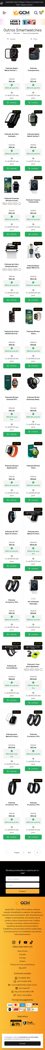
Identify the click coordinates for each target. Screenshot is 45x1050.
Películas (17, 33)
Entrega (23, 958)
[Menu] (5, 13)
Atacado (22, 954)
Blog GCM (22, 968)
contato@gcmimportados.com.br (24, 985)
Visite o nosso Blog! (24, 995)
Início (8, 33)
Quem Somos (23, 951)
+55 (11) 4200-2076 (24, 981)
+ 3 (19, 203)
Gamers (23, 961)
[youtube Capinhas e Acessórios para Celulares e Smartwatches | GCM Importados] (25, 942)
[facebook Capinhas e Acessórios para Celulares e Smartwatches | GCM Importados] (19, 942)
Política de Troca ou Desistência (22, 964)
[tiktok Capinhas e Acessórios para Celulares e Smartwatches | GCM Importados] (31, 942)
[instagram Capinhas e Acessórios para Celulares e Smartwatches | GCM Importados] (13, 942)
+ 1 (19, 269)
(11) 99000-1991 (24, 978)
